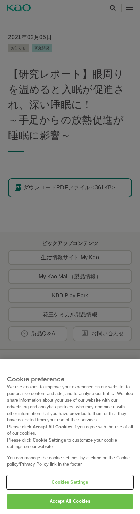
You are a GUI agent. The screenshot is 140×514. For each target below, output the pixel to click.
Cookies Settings (70, 482)
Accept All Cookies (70, 501)
